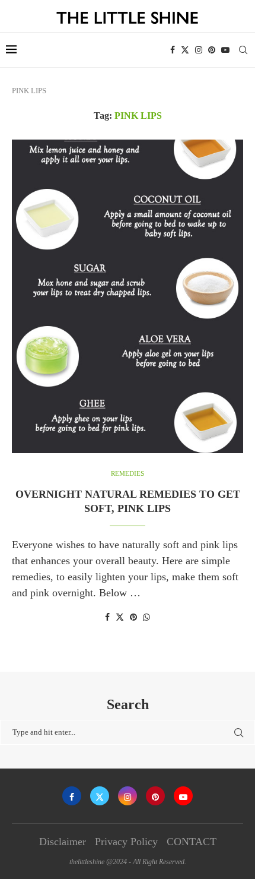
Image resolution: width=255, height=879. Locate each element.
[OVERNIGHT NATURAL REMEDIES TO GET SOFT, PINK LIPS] (127, 296)
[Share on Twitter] (120, 617)
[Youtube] (225, 50)
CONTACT (191, 842)
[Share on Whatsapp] (146, 617)
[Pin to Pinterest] (133, 617)
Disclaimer (62, 842)
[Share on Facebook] (107, 617)
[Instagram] (198, 50)
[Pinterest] (211, 50)
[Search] (243, 50)
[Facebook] (172, 50)
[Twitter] (185, 50)
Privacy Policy (126, 842)
